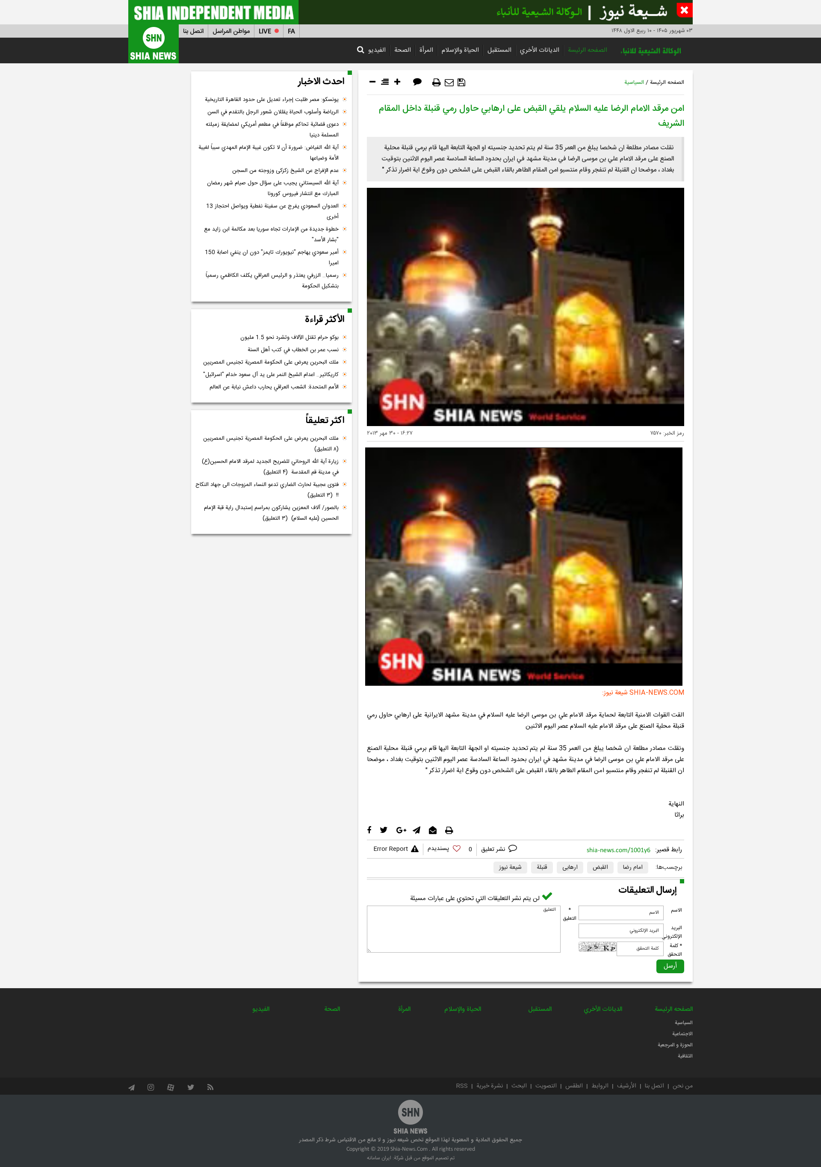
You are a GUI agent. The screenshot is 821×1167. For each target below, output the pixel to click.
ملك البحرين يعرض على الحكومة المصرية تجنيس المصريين (271, 362)
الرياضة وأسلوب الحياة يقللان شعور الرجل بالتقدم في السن (273, 112)
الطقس (574, 1086)
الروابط (599, 1086)
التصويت (546, 1086)
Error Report (390, 849)
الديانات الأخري (539, 50)
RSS (462, 1086)
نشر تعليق (494, 849)
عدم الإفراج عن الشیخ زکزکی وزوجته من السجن (285, 170)
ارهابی (570, 867)
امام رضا (633, 867)
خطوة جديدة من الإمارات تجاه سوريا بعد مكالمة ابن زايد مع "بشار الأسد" (271, 235)
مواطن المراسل (231, 31)
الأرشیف (626, 1086)
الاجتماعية (682, 1034)
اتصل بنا (193, 31)
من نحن (683, 1086)
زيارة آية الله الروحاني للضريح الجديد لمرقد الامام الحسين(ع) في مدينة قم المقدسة (270, 467)
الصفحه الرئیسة (587, 50)
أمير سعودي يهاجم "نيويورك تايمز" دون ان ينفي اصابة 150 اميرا (272, 258)
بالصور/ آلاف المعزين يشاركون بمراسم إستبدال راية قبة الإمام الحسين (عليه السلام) (271, 513)
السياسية (634, 82)
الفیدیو (377, 50)
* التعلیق (569, 914)
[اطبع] (436, 82)
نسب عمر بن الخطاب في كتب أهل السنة (293, 350)
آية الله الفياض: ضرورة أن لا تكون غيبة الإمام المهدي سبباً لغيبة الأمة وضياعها (268, 153)
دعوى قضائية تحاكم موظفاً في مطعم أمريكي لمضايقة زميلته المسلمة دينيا (272, 130)
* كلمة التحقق (674, 950)
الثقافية (685, 1056)
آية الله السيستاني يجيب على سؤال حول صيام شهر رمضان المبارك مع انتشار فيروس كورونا (273, 188)
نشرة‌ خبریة (489, 1086)
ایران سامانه (379, 1158)
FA (291, 31)
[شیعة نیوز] (410, 12)
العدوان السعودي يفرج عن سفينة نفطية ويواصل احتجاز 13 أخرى (272, 211)
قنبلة (542, 867)
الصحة (402, 50)
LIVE (265, 31)
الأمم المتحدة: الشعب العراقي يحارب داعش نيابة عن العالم (274, 387)
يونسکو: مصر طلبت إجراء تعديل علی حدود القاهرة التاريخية (272, 99)
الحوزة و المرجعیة (675, 1045)
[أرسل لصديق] (449, 82)
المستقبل (499, 50)
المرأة (426, 50)
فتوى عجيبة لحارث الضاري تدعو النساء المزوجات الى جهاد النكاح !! (267, 490)
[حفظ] (461, 82)
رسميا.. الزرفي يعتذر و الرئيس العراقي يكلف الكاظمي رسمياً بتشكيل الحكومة (272, 281)
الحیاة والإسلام (460, 50)
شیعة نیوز (510, 867)
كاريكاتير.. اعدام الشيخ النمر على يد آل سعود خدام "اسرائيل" (271, 374)
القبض (600, 867)
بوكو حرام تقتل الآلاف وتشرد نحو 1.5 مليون (289, 337)
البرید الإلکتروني (672, 932)
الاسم (676, 910)
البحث (519, 1086)
